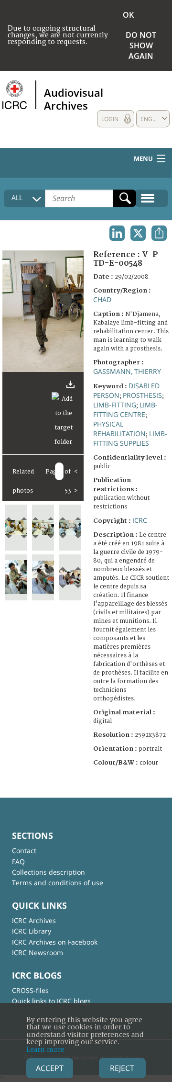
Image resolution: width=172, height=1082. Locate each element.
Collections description (48, 872)
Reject (122, 1068)
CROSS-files (30, 990)
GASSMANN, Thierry (127, 371)
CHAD (102, 299)
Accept (50, 1068)
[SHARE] (159, 233)
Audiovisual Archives (73, 98)
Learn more (45, 1050)
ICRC (139, 520)
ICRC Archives (34, 920)
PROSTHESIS (142, 395)
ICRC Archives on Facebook (54, 942)
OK (128, 15)
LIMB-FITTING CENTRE (125, 409)
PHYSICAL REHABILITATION (119, 428)
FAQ (18, 861)
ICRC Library (31, 930)
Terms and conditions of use (57, 882)
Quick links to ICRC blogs (51, 1000)
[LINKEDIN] (117, 233)
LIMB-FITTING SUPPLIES (130, 438)
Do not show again (141, 45)
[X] (138, 233)
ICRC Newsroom (37, 952)
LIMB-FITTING (114, 404)
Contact (24, 850)
